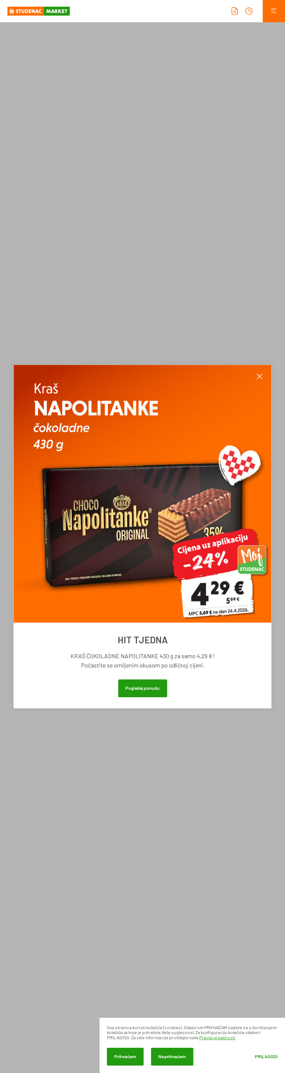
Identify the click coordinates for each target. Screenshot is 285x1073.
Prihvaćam (125, 1056)
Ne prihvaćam (172, 1056)
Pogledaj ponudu (142, 687)
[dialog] (192, 1045)
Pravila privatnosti (217, 1037)
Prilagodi (266, 1056)
